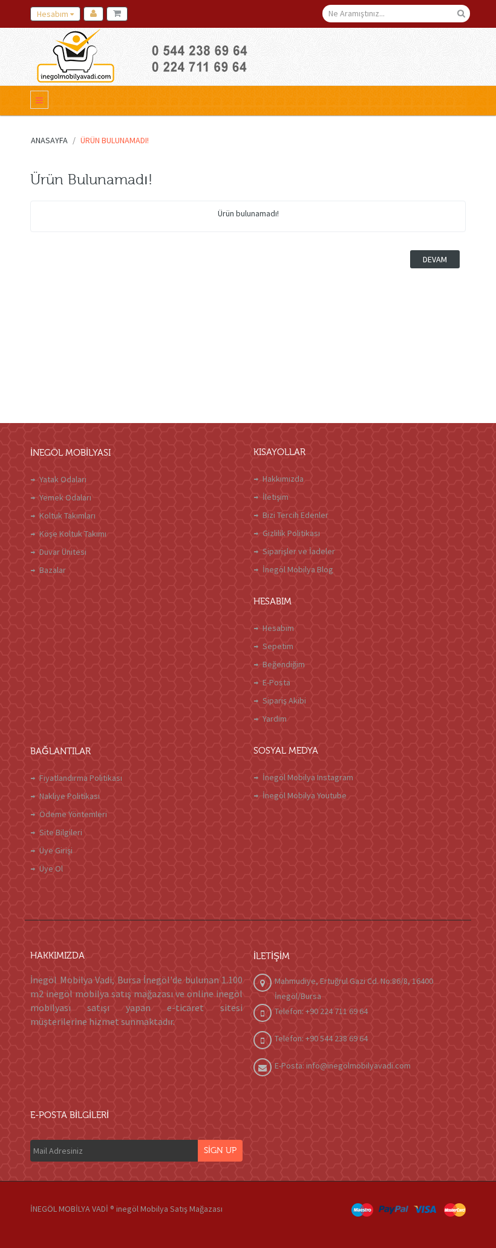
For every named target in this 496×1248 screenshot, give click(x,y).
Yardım (275, 718)
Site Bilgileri (60, 832)
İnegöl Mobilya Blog (298, 569)
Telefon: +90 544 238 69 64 (321, 1038)
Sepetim (278, 646)
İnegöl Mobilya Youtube (305, 795)
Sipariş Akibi (284, 700)
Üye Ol (51, 868)
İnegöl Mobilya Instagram (308, 777)
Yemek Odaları (65, 497)
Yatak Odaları (62, 479)
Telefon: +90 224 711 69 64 (321, 1011)
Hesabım (278, 627)
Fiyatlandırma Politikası (80, 777)
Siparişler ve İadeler (299, 551)
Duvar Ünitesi (62, 551)
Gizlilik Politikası (291, 533)
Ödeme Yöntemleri (73, 814)
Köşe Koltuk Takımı (72, 533)
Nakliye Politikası (69, 796)
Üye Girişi (56, 850)
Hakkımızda (283, 478)
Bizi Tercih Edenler (295, 514)
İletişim (276, 496)
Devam (435, 259)
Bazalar (52, 569)
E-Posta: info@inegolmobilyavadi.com (343, 1065)
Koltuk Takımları (67, 515)
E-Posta (276, 682)
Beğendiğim (284, 664)
